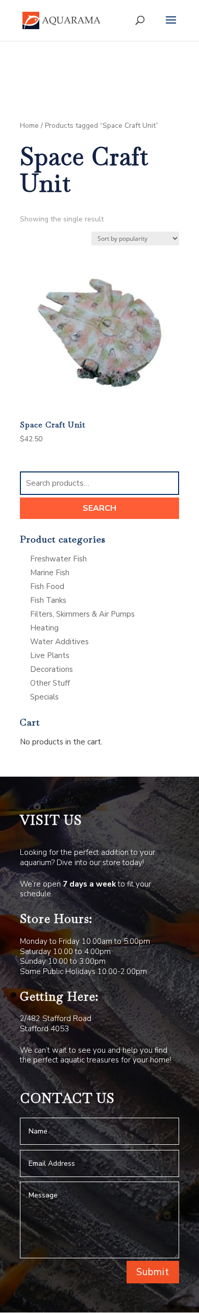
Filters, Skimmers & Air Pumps (82, 614)
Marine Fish (49, 573)
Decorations (51, 669)
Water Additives (59, 642)
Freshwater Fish (58, 559)
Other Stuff (50, 683)
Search (99, 508)
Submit (152, 1272)
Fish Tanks (48, 600)
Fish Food (47, 586)
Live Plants (49, 655)
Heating (44, 628)
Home (29, 125)
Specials (44, 697)
